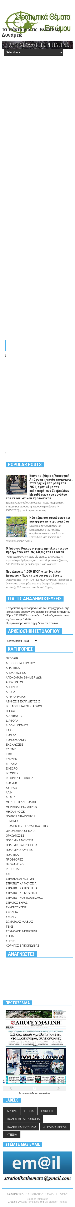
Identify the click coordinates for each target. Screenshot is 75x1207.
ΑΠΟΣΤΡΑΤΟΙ (14, 682)
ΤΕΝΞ (9, 926)
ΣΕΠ (8, 873)
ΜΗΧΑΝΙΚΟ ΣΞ (15, 811)
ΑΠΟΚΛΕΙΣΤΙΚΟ (16, 672)
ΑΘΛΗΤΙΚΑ (13, 668)
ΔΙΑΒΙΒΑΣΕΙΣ (14, 716)
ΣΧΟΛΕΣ (11, 917)
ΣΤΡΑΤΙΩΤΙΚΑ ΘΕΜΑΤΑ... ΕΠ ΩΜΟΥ (48, 1194)
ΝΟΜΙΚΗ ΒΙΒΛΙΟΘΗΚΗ (20, 816)
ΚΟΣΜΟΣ (12, 783)
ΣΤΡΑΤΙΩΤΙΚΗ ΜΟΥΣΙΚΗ (21, 893)
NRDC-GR (12, 658)
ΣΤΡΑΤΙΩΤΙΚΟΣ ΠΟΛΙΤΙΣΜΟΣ (24, 897)
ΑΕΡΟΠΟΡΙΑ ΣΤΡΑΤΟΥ (20, 663)
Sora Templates (30, 1201)
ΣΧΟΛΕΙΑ (12, 912)
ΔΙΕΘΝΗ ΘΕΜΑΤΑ (17, 725)
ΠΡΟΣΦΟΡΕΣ (14, 859)
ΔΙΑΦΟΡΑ (12, 720)
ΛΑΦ (9, 792)
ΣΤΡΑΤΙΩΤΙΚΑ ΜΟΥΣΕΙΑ (21, 883)
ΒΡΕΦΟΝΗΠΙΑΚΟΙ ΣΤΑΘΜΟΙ (24, 706)
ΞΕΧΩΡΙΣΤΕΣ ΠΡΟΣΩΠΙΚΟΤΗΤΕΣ (27, 826)
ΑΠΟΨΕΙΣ (12, 687)
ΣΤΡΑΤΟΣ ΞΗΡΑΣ (17, 902)
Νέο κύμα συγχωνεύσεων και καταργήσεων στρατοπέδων (49, 519)
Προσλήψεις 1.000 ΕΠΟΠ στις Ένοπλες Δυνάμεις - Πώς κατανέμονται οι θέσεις (34, 573)
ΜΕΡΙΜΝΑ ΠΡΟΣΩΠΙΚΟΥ (22, 807)
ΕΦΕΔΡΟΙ (12, 768)
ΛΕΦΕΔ (10, 797)
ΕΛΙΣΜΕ (11, 749)
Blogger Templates (37, 1199)
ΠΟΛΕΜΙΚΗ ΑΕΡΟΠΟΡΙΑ (21, 845)
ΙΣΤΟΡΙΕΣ (12, 773)
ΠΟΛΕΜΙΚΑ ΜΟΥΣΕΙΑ (20, 840)
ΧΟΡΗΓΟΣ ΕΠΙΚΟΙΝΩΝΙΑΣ (22, 945)
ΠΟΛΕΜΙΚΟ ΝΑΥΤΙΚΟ (19, 849)
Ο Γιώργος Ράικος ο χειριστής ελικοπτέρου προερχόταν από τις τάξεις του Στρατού (37, 550)
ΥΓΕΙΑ (10, 936)
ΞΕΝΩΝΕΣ (12, 821)
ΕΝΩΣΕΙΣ (12, 758)
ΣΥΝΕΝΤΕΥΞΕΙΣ (16, 907)
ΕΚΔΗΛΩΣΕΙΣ (14, 744)
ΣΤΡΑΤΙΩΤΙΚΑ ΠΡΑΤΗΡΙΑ (21, 888)
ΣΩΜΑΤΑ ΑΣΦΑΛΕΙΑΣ (19, 921)
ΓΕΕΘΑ (10, 711)
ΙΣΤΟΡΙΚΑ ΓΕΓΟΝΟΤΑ (19, 778)
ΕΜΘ (9, 754)
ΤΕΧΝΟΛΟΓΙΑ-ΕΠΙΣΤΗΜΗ (22, 931)
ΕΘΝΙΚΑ (11, 734)
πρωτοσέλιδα (28, 1093)
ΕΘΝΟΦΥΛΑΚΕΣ (16, 739)
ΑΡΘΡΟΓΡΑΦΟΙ (16, 696)
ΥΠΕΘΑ (10, 940)
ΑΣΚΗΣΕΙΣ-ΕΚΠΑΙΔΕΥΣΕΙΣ (23, 701)
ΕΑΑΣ (9, 730)
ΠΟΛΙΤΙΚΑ (12, 854)
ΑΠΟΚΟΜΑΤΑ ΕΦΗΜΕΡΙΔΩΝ (24, 677)
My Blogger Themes (56, 1201)
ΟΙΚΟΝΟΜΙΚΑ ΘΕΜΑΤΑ (20, 830)
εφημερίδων (44, 1093)
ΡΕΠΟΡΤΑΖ (13, 869)
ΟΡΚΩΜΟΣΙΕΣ (15, 835)
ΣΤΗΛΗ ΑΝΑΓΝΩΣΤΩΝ (20, 878)
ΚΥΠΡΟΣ (11, 787)
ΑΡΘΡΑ (10, 692)
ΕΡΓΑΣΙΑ (11, 763)
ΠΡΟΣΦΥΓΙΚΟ (15, 864)
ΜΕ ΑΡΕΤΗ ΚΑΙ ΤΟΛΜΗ (21, 802)
